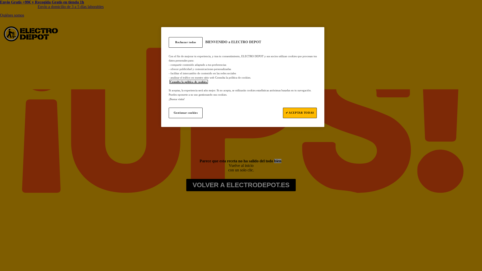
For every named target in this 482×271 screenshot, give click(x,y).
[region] (242, 77)
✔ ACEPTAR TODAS (300, 112)
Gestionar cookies (186, 112)
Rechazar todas (185, 42)
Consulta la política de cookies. (188, 81)
